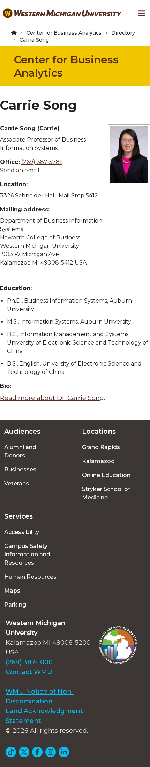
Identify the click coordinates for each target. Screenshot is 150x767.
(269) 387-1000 (29, 662)
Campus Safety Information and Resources (27, 554)
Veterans (16, 483)
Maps (12, 590)
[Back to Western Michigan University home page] (62, 13)
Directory (123, 33)
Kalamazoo (98, 461)
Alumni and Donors (20, 451)
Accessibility (21, 532)
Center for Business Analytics (64, 33)
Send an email (19, 170)
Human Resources (30, 576)
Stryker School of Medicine (106, 493)
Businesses (20, 469)
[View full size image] (129, 154)
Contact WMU (29, 672)
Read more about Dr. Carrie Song (52, 398)
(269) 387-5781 (41, 162)
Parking (15, 604)
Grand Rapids (101, 447)
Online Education (106, 475)
